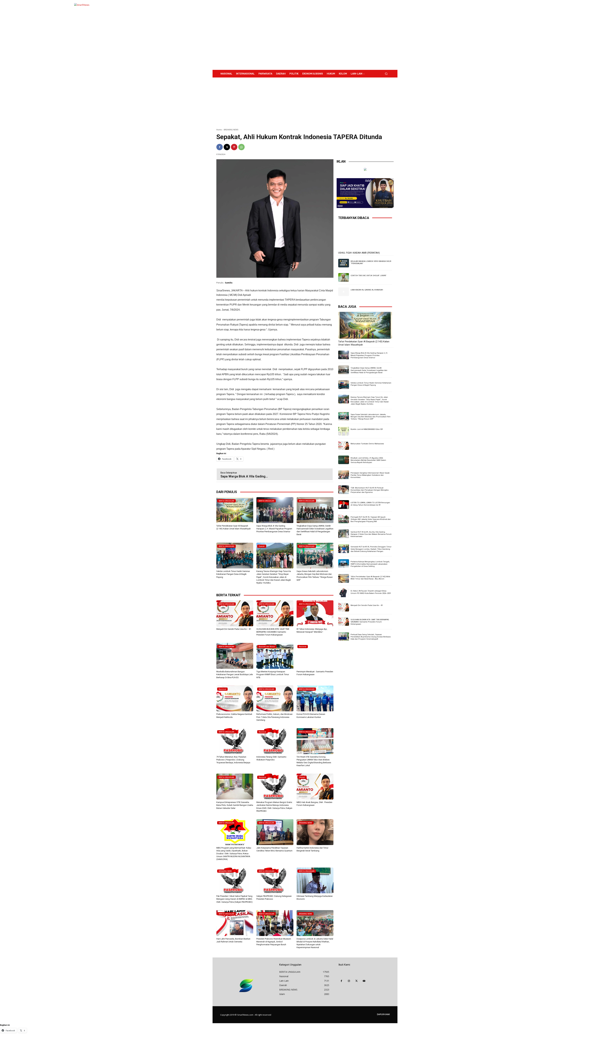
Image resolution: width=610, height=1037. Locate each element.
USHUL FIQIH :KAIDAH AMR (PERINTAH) (359, 252)
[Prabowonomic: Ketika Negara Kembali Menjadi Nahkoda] (234, 698)
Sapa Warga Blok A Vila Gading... (244, 476)
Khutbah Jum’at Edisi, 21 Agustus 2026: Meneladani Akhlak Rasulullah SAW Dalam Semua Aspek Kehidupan (368, 460)
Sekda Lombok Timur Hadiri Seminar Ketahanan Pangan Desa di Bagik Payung (233, 574)
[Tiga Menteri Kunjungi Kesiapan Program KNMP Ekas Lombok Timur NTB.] (274, 656)
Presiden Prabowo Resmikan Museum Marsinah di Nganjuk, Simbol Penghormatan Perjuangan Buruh (273, 942)
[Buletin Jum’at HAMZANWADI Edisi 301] (343, 431)
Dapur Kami (383, 1014)
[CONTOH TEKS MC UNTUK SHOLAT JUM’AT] (343, 277)
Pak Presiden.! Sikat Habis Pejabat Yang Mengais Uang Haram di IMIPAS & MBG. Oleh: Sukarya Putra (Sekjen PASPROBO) (234, 899)
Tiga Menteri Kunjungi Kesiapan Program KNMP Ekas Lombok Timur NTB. (272, 674)
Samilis (228, 282)
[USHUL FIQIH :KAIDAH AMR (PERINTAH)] (365, 236)
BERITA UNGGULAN (226, 501)
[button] (386, 73)
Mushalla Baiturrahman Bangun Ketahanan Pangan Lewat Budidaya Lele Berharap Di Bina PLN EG (234, 674)
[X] (227, 147)
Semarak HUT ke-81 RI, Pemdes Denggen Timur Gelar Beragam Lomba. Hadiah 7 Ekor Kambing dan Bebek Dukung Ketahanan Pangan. (371, 549)
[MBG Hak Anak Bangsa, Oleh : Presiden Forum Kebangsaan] (315, 786)
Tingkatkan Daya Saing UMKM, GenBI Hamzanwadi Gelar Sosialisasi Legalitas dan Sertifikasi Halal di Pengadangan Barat (369, 370)
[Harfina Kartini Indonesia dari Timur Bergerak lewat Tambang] (315, 832)
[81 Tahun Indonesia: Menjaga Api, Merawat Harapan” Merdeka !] (315, 613)
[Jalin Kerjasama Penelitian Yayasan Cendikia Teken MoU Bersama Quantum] (274, 832)
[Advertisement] (331, 35)
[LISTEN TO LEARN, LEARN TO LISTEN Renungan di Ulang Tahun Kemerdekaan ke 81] (343, 504)
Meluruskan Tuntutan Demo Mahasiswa (367, 444)
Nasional (302, 646)
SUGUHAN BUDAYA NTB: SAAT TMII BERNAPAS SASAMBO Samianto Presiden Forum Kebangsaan (272, 632)
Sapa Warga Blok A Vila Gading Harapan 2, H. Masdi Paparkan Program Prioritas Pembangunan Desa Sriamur (274, 529)
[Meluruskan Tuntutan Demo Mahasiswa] (343, 445)
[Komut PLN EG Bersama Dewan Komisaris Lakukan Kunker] (315, 698)
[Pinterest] (234, 147)
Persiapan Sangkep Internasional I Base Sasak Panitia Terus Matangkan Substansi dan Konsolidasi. (370, 475)
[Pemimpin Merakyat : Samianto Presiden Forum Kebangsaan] (315, 656)
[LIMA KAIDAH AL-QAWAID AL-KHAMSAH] (343, 291)
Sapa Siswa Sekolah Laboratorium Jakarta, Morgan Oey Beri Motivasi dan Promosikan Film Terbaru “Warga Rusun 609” (370, 416)
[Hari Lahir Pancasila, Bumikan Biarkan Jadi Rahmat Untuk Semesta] (234, 923)
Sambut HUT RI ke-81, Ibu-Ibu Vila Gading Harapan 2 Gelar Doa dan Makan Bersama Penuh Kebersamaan (371, 534)
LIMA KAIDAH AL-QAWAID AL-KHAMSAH (367, 290)
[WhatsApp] (241, 147)
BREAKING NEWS (231, 129)
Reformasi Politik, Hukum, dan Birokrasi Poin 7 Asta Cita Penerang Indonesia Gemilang (274, 717)
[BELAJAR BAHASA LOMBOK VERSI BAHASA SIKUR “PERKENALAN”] (343, 263)
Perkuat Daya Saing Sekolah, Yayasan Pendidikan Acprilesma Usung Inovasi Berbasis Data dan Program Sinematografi (371, 637)
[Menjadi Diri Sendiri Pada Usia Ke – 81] (234, 613)
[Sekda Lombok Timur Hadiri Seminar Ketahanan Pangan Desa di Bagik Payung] (234, 556)
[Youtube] (364, 981)
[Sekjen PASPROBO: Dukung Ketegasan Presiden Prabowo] (274, 880)
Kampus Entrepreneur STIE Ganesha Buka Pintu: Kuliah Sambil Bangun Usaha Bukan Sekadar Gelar (234, 805)
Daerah (262, 546)
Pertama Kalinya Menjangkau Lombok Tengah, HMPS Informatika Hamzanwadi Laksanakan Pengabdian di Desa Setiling (370, 564)
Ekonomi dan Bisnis (267, 646)
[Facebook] (219, 147)
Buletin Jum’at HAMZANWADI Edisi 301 (367, 429)
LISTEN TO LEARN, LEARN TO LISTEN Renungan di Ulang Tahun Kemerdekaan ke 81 (370, 504)
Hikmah (302, 777)
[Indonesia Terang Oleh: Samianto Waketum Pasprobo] (274, 741)
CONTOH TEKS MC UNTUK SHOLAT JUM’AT (368, 276)
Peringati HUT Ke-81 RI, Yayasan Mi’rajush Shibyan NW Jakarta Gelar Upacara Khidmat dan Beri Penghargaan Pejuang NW (371, 519)
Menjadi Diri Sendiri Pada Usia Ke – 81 (233, 629)
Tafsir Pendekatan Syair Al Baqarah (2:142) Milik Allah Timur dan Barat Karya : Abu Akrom (370, 578)
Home (219, 129)
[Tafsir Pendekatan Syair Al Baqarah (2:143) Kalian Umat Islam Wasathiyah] (234, 510)
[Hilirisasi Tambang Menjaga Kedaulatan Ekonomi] (315, 880)
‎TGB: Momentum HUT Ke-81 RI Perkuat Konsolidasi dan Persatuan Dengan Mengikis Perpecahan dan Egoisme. (370, 490)
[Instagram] (349, 981)
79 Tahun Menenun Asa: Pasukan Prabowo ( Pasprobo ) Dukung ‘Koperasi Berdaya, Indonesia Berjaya (233, 760)
